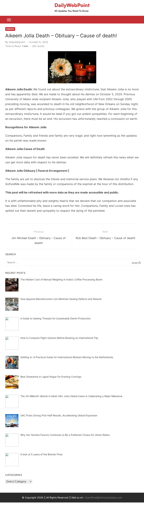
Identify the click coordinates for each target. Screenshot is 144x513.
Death (10, 29)
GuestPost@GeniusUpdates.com (103, 497)
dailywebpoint (17, 42)
